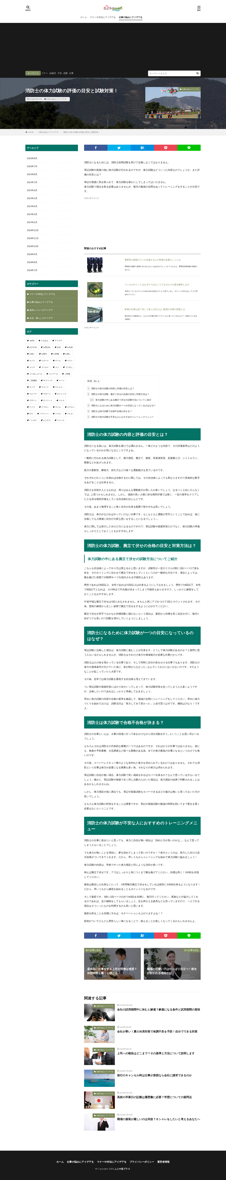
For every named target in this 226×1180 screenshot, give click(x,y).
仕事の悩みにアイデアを (131, 17)
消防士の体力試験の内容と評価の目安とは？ (111, 388)
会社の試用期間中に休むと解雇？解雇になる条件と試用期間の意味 (158, 1009)
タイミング (61, 394)
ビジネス (47, 420)
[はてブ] (142, 148)
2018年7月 (32, 270)
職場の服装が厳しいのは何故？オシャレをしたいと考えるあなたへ (158, 1119)
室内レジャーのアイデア (41, 310)
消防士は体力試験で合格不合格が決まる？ (110, 411)
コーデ (32, 367)
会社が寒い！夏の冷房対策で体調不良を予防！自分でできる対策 (157, 1031)
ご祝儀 (67, 374)
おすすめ (33, 347)
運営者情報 (163, 1161)
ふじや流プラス (122, 1168)
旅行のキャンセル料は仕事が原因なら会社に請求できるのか (154, 1075)
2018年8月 (32, 262)
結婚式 (53, 73)
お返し (68, 354)
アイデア (58, 340)
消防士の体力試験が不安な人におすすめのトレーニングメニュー (121, 417)
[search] (197, 73)
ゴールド (45, 367)
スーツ (61, 380)
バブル (58, 413)
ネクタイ (71, 407)
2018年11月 (33, 238)
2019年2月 (32, 222)
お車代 (44, 354)
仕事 (71, 73)
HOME (31, 132)
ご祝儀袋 (33, 380)
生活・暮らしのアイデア (41, 318)
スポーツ (47, 394)
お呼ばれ (47, 347)
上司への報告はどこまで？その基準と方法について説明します (156, 1053)
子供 (59, 73)
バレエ (70, 413)
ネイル (58, 407)
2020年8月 (32, 158)
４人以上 (44, 340)
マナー (45, 73)
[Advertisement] (113, 47)
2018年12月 (33, 230)
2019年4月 (32, 206)
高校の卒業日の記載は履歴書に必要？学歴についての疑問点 (154, 1097)
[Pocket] (165, 148)
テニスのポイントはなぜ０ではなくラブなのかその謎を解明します (157, 284)
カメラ (32, 360)
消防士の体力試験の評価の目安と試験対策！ (81, 132)
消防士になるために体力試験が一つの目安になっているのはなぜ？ (122, 405)
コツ (57, 367)
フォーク (60, 420)
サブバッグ (47, 380)
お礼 (59, 347)
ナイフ (32, 407)
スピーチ (33, 394)
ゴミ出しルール (35, 374)
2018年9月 (32, 254)
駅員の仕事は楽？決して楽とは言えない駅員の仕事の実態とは (155, 309)
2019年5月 (32, 198)
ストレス (59, 387)
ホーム (83, 17)
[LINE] (189, 148)
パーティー (44, 413)
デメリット (47, 400)
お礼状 (70, 347)
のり (31, 413)
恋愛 (65, 73)
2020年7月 (32, 166)
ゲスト (70, 360)
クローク (45, 360)
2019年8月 (32, 174)
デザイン (33, 400)
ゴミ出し (69, 367)
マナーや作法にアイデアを (103, 17)
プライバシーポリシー (142, 1161)
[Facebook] (95, 148)
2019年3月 (32, 214)
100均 (31, 340)
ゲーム (58, 360)
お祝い (32, 354)
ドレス (61, 400)
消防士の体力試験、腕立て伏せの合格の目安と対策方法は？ (118, 394)
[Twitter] (119, 148)
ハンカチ (33, 420)
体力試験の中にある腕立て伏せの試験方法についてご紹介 (120, 399)
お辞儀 (56, 354)
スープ (32, 387)
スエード (45, 387)
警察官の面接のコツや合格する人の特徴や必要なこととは (153, 259)
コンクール (53, 374)
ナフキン (45, 407)
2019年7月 (32, 182)
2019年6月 (32, 190)
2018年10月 (33, 246)
